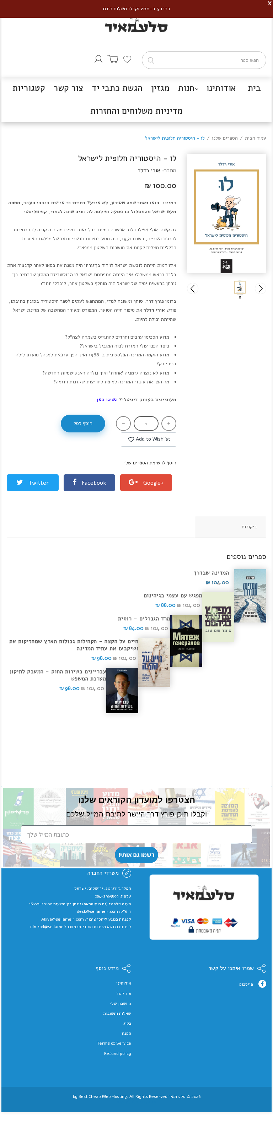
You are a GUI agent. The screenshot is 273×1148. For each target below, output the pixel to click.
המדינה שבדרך (211, 572)
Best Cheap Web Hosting (103, 1096)
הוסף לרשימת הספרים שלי (150, 462)
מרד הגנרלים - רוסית (144, 618)
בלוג (127, 1023)
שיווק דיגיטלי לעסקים (136, 1102)
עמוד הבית (255, 138)
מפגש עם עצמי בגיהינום (173, 595)
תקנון (126, 1033)
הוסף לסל (83, 423)
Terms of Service (114, 1043)
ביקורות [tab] (249, 526)
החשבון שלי (120, 1003)
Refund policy (117, 1053)
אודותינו (123, 983)
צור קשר (123, 993)
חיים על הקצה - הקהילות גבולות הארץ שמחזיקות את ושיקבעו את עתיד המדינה (73, 645)
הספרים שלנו (225, 138)
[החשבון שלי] (98, 59)
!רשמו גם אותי (136, 855)
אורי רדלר (149, 170)
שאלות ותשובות (117, 1013)
